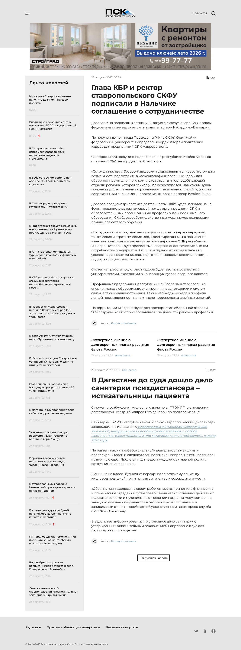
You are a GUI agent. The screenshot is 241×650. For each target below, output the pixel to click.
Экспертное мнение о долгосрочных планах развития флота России (120, 344)
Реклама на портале (122, 627)
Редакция (33, 627)
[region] (54, 348)
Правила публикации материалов (74, 627)
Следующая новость (154, 558)
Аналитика (122, 355)
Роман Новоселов (123, 323)
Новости (199, 13)
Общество (129, 370)
